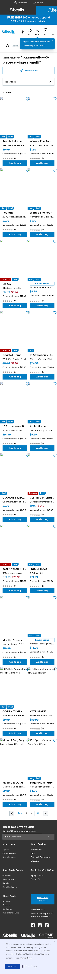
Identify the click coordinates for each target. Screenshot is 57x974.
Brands (6, 883)
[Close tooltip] (52, 40)
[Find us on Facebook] (33, 925)
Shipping (35, 861)
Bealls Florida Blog (11, 913)
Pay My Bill (35, 879)
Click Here (25, 21)
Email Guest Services (42, 899)
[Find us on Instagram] (40, 925)
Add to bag (18, 164)
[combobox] (28, 82)
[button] (30, 966)
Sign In (6, 849)
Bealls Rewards (9, 857)
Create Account (9, 853)
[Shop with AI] (22, 31)
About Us (7, 901)
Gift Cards (7, 875)
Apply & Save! (37, 875)
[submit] (48, 837)
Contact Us (7, 909)
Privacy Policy (26, 958)
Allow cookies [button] (13, 966)
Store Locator (8, 879)
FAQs (33, 853)
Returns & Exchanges (40, 857)
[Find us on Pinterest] (47, 925)
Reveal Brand (42, 283)
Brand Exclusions (10, 887)
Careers (6, 905)
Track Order (36, 849)
